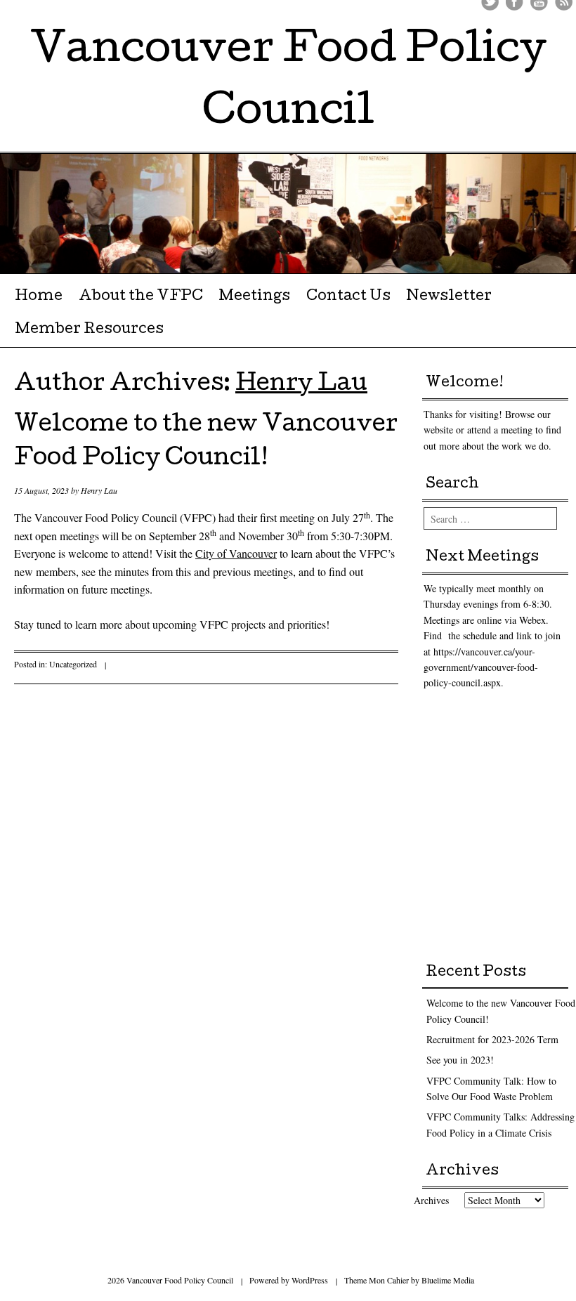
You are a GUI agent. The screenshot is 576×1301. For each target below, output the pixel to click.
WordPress (310, 1280)
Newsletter (449, 297)
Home (39, 297)
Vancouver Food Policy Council (288, 83)
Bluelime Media (447, 1280)
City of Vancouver (236, 553)
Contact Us (348, 297)
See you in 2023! (460, 1059)
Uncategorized (73, 663)
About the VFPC (141, 297)
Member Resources (89, 330)
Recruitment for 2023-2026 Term (492, 1039)
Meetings (254, 297)
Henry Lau (301, 385)
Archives (431, 1200)
